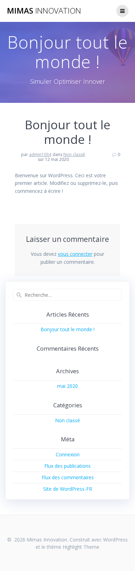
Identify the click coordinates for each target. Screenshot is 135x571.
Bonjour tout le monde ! (67, 329)
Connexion (68, 454)
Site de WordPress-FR (67, 489)
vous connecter (75, 254)
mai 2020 (67, 386)
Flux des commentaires (68, 477)
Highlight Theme (81, 547)
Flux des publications (67, 466)
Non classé (74, 154)
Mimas (44, 11)
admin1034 (40, 154)
